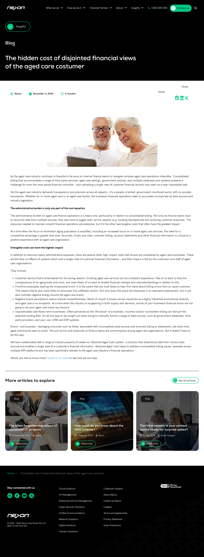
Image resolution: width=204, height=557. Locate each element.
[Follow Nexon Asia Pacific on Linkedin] (10, 495)
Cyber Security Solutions (72, 507)
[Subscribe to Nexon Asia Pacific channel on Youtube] (25, 495)
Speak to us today (58, 358)
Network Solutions (68, 519)
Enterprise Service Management (75, 501)
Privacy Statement (112, 519)
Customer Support (113, 488)
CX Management (67, 494)
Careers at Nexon (112, 501)
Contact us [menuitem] (183, 8)
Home (10, 473)
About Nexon (110, 494)
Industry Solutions (68, 531)
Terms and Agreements (115, 513)
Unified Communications (72, 513)
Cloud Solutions (67, 488)
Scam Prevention (112, 525)
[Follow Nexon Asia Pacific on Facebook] (18, 495)
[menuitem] (54, 8)
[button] (177, 98)
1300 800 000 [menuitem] (159, 8)
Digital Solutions (67, 525)
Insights (107, 507)
